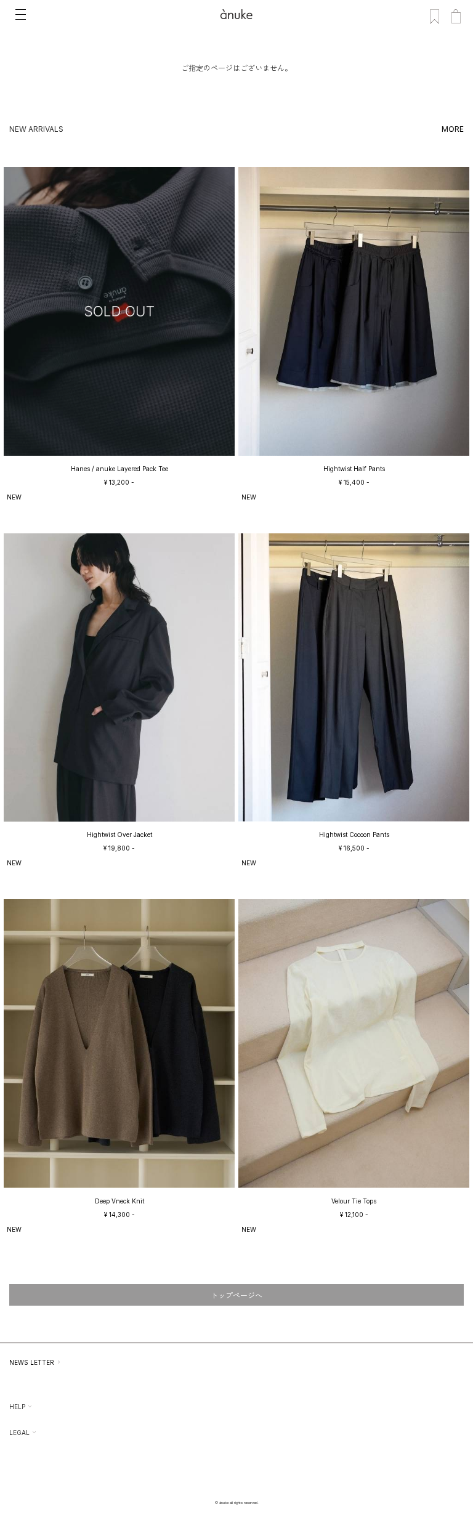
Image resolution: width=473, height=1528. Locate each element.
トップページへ (236, 1295)
